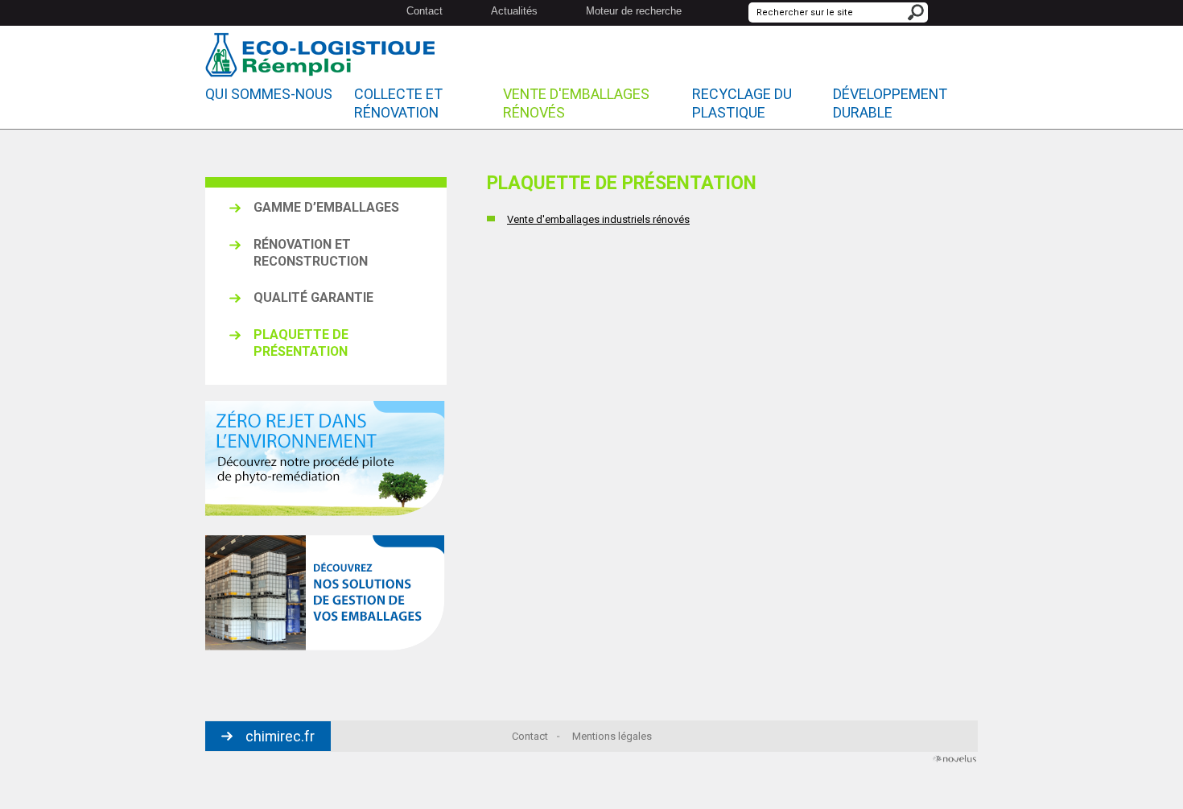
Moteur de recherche (634, 11)
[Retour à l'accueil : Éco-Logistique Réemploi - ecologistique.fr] (320, 56)
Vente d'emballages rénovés (576, 103)
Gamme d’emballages (326, 207)
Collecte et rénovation (398, 103)
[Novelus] (954, 761)
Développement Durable (890, 103)
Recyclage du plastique (742, 103)
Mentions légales (612, 736)
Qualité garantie (313, 297)
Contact (424, 11)
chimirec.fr (280, 736)
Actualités (514, 11)
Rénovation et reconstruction (311, 253)
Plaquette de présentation (301, 343)
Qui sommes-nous (268, 93)
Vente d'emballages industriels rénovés (598, 219)
